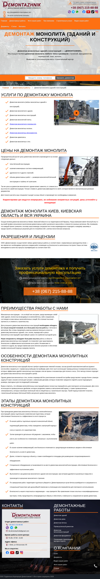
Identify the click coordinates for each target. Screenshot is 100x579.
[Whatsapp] (77, 12)
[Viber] (69, 12)
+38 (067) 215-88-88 (84, 7)
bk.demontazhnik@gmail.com (18, 531)
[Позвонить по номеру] (96, 566)
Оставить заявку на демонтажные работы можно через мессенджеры (85, 3)
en (94, 32)
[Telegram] (73, 12)
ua (90, 32)
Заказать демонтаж (65, 78)
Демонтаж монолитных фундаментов (23, 133)
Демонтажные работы (21, 88)
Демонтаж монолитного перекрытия (23, 124)
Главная (5, 88)
